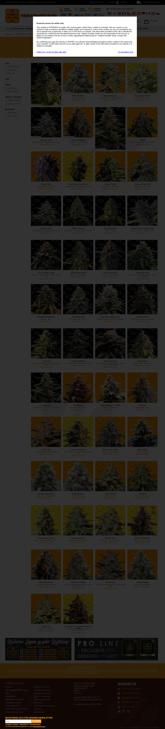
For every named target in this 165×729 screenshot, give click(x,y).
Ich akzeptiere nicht (125, 52)
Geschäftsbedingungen (39, 726)
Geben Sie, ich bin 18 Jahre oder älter (51, 52)
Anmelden (36, 721)
